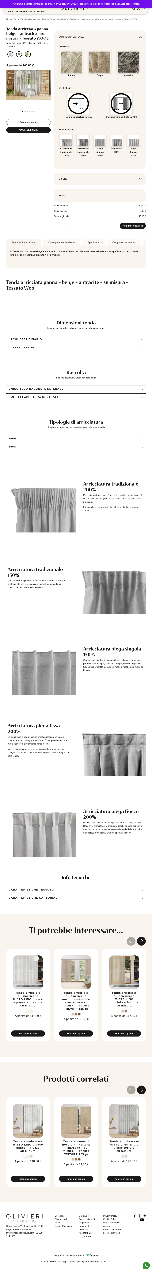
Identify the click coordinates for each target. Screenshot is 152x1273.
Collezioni (39, 11)
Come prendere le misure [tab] (61, 242)
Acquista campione (28, 122)
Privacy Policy (110, 1216)
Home (9, 19)
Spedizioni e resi (87, 1219)
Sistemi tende (61, 1219)
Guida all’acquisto (63, 1226)
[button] (22, 111)
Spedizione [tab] (93, 242)
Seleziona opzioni (28, 1033)
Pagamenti (84, 1222)
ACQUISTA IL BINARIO (28, 130)
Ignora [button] (136, 4)
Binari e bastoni (24, 11)
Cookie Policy (110, 1219)
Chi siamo (84, 1216)
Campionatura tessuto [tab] (123, 242)
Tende (10, 11)
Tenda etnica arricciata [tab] (23, 242)
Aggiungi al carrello (133, 225)
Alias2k (107, 1261)
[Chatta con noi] (146, 1265)
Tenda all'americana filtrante (55, 19)
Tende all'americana (30, 19)
